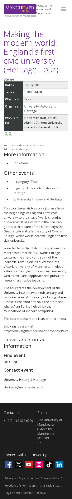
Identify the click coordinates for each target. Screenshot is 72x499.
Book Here (20, 163)
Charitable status (50, 485)
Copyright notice (29, 478)
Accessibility (51, 478)
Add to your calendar (16, 149)
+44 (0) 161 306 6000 (18, 421)
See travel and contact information (24, 145)
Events (44, 9)
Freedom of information (20, 485)
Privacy (9, 478)
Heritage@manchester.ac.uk (24, 387)
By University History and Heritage (37, 199)
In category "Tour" (25, 182)
